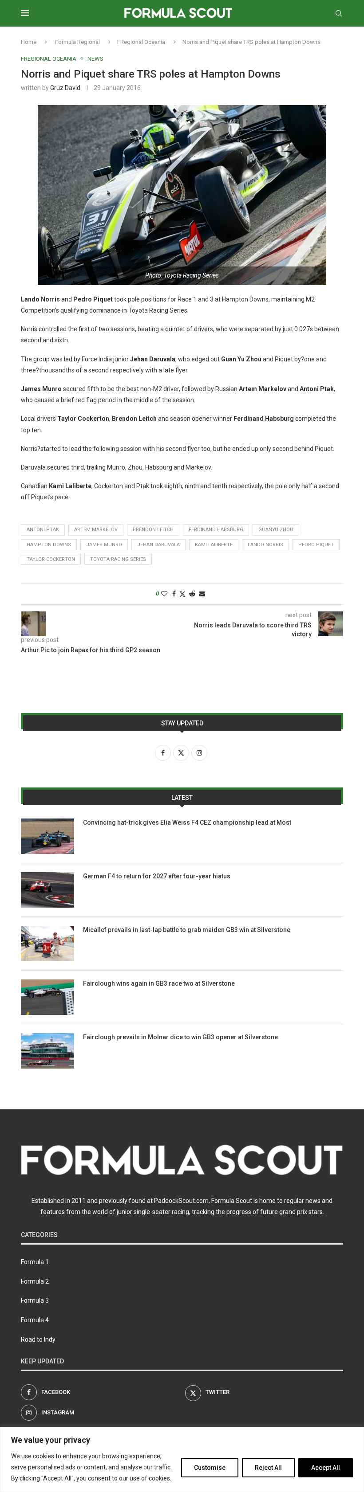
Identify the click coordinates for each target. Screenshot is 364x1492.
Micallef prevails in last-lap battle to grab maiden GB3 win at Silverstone (186, 929)
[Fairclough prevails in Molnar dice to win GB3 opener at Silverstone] (47, 1051)
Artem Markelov (96, 530)
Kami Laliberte (214, 545)
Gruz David (65, 87)
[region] (182, 1459)
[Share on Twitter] (182, 594)
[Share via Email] (202, 593)
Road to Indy (38, 1339)
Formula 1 (35, 1261)
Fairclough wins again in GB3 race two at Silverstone (159, 983)
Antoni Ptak (43, 530)
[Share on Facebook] (174, 593)
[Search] (338, 13)
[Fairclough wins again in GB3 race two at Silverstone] (47, 997)
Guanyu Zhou (275, 530)
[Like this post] (164, 593)
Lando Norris (265, 545)
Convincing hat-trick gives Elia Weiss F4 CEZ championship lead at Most (187, 822)
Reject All (268, 1467)
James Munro (104, 545)
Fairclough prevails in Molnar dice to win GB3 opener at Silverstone (180, 1037)
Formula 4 (35, 1320)
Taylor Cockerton (51, 559)
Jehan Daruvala (158, 545)
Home (28, 42)
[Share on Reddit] (192, 593)
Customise (210, 1467)
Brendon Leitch (153, 530)
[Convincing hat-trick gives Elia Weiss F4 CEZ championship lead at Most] (47, 836)
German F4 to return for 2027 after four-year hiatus (156, 876)
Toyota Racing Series (118, 559)
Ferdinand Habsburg (216, 530)
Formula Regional (77, 42)
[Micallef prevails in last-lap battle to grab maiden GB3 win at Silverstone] (47, 943)
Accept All (325, 1467)
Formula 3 (35, 1300)
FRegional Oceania (141, 42)
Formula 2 (35, 1281)
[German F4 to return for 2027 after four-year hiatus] (47, 890)
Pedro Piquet (316, 545)
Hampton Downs (49, 545)
